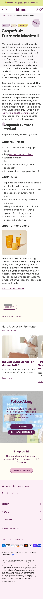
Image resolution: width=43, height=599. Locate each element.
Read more (7, 378)
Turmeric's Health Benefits (16, 112)
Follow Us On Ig (21, 426)
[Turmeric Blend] (14, 243)
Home (4, 16)
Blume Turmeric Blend (21, 154)
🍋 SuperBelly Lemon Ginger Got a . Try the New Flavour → (21, 3)
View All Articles (9, 331)
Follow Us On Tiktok (21, 432)
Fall (13, 25)
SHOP (5, 504)
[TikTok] (14, 493)
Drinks (5, 25)
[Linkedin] (19, 493)
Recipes (10, 16)
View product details (11, 316)
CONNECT (8, 519)
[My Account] (37, 9)
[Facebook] (4, 493)
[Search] (6, 10)
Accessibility (6, 555)
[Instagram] (9, 493)
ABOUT (6, 511)
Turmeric (23, 25)
